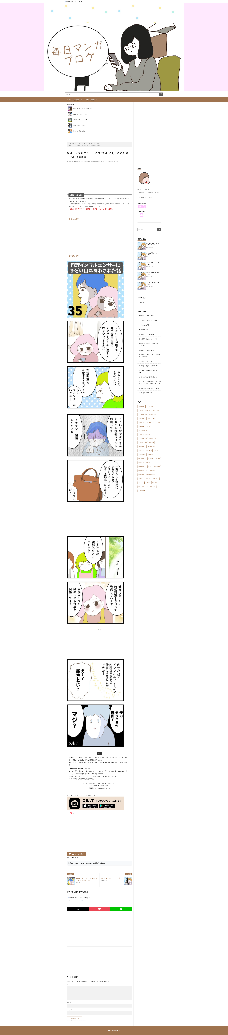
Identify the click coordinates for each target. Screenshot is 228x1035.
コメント (69, 984)
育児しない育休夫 (144, 393)
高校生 (141, 490)
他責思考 (142, 446)
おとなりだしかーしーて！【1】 (111, 878)
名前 (69, 1002)
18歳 (141, 406)
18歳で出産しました (145, 315)
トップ (69, 100)
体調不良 (151, 446)
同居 (149, 450)
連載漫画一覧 (78, 100)
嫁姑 (148, 462)
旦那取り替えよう (144, 361)
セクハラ (152, 414)
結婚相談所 (150, 474)
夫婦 (150, 454)
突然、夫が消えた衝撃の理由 (147, 377)
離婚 (153, 486)
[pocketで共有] (99, 909)
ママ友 (156, 422)
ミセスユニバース (144, 434)
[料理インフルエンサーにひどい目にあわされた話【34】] (71, 881)
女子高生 (142, 458)
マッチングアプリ (144, 422)
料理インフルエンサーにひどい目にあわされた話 (87, 161)
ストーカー (142, 414)
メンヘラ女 (142, 438)
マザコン (151, 418)
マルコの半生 (143, 430)
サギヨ (113, 161)
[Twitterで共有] (78, 909)
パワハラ (142, 418)
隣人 (154, 482)
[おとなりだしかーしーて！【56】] (142, 286)
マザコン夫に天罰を (145, 325)
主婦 (117, 161)
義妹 (141, 478)
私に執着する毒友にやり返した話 (148, 370)
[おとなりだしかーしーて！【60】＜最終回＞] (142, 246)
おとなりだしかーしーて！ (146, 320)
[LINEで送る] (121, 909)
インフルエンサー (106, 161)
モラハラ (152, 438)
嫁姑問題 (142, 466)
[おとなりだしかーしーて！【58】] (142, 266)
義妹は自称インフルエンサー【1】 (82, 108)
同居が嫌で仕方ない (145, 334)
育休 (140, 482)
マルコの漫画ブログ (91, 100)
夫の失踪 (142, 454)
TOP (89, 136)
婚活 (141, 462)
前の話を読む (74, 256)
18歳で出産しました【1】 (80, 120)
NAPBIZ (117, 1030)
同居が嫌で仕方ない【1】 (80, 114)
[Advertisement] (99, 176)
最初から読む (74, 219)
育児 (147, 482)
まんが (149, 406)
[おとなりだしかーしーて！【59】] (142, 256)
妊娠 (151, 458)
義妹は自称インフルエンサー (147, 388)
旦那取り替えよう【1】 (79, 125)
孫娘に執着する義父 (145, 350)
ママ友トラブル (144, 426)
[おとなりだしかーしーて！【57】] (142, 276)
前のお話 (74, 136)
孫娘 (157, 466)
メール (69, 1010)
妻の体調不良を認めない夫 (146, 339)
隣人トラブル (143, 486)
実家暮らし (142, 470)
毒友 (152, 470)
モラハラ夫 (142, 442)
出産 (141, 450)
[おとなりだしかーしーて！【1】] (128, 881)
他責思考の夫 (143, 329)
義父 (156, 478)
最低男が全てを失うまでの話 (147, 366)
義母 (148, 478)
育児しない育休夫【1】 (79, 131)
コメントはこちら (77, 854)
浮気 (141, 474)
